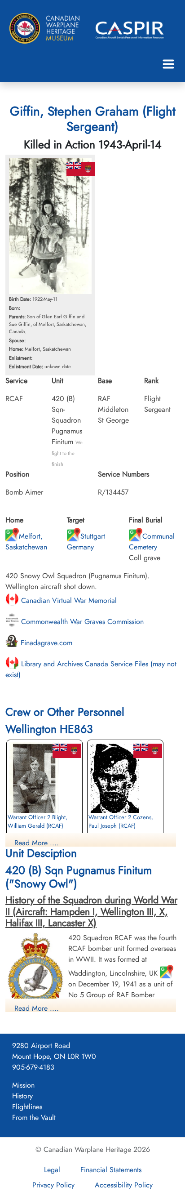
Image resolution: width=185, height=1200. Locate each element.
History (22, 1096)
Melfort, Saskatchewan (26, 541)
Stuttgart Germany (86, 541)
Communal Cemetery (152, 541)
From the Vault (34, 1117)
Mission (23, 1085)
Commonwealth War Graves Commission (81, 621)
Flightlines (27, 1107)
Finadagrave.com (45, 643)
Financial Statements (110, 1169)
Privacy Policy (53, 1185)
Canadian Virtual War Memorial (68, 600)
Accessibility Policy (124, 1185)
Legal (52, 1169)
